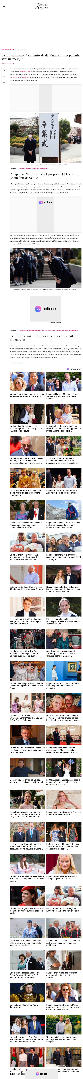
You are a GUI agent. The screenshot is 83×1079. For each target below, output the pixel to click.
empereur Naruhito (26, 72)
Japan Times (19, 363)
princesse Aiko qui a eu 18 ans (19, 77)
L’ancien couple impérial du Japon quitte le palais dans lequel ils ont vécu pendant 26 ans (48, 330)
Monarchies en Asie (8, 49)
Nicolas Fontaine (8, 63)
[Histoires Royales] (41, 6)
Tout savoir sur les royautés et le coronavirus (33, 168)
